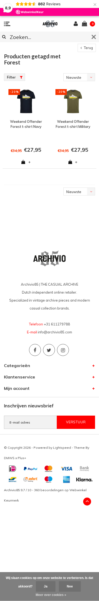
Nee (70, 586)
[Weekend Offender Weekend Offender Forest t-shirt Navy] (26, 101)
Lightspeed (62, 448)
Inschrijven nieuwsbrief (29, 405)
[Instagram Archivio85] (63, 350)
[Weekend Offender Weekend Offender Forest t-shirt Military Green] (73, 101)
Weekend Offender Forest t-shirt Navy (26, 124)
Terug (88, 48)
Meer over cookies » (51, 595)
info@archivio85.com (55, 332)
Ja (46, 586)
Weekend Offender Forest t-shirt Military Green (73, 124)
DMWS (9, 458)
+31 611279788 (57, 324)
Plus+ (22, 458)
